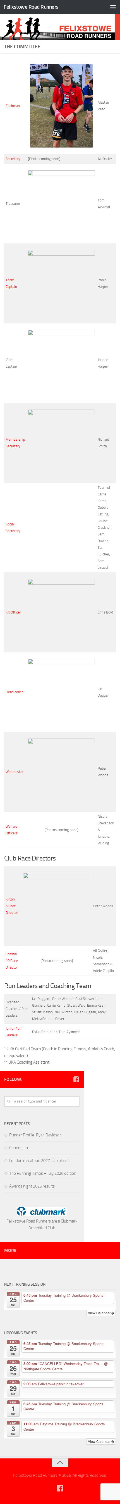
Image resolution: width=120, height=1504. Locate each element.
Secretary (13, 159)
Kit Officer (13, 612)
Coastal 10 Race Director (12, 960)
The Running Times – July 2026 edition (42, 1173)
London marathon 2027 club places (39, 1160)
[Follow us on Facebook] (76, 1079)
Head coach (14, 692)
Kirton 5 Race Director (12, 906)
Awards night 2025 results (32, 1186)
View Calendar (99, 1312)
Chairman (13, 106)
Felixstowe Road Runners (31, 7)
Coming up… (20, 1147)
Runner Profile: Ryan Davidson (35, 1135)
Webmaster (14, 772)
